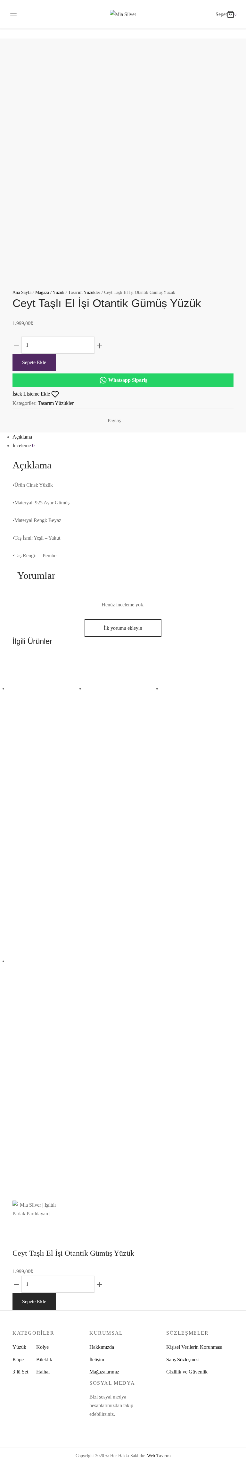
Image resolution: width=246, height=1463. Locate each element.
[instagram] (98, 1427)
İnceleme (23, 445)
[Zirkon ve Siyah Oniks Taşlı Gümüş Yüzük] (46, 977)
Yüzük (58, 292)
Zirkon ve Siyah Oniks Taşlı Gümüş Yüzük (41, 1138)
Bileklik (44, 1359)
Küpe (18, 1359)
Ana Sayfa (21, 292)
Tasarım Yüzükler (84, 292)
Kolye (42, 1347)
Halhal (43, 1371)
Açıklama (22, 437)
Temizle (66, 757)
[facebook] (91, 1427)
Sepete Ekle (34, 362)
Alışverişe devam (141, 76)
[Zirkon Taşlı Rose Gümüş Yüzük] (46, 704)
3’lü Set (20, 1371)
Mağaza (42, 292)
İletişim (96, 1359)
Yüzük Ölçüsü (28, 743)
